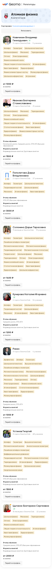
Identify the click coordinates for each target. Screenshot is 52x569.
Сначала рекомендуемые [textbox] (22, 26)
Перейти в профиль (12, 91)
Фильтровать (26, 31)
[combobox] (23, 26)
